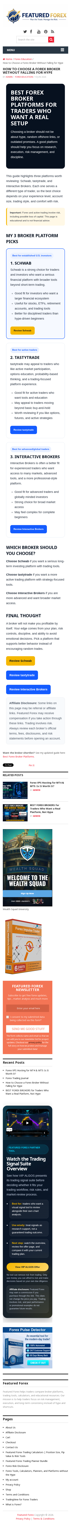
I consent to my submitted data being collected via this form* (27, 1018)
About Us (11, 1427)
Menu (11, 50)
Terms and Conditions (17, 1494)
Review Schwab (22, 330)
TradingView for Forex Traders (22, 1499)
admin (9, 76)
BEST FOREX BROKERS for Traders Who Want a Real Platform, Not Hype (45, 809)
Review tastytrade (24, 429)
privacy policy (35, 1042)
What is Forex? (14, 1504)
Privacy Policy (13, 1484)
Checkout (11, 1442)
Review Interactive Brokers (29, 529)
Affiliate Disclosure (16, 1432)
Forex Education (24, 76)
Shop (8, 1489)
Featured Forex (25, 1514)
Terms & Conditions (43, 1518)
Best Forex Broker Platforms (18, 756)
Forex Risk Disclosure (17, 1466)
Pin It (32, 765)
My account (12, 1479)
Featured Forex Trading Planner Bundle (27, 1461)
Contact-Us (12, 1447)
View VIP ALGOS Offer (27, 1267)
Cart (8, 1437)
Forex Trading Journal (17, 1078)
